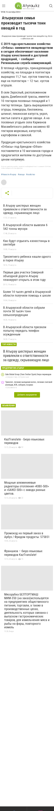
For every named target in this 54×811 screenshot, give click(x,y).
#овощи (21, 174)
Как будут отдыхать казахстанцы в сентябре (26, 242)
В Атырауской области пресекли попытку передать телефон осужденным (24, 330)
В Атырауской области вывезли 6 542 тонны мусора (25, 227)
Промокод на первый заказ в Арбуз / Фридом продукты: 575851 (27, 535)
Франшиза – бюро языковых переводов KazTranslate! (23, 553)
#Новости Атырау (8, 174)
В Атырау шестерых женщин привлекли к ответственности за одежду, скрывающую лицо (25, 209)
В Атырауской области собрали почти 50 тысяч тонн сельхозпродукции (24, 311)
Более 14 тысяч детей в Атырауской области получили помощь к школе (27, 293)
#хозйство (30, 174)
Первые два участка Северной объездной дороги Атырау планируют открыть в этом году (24, 276)
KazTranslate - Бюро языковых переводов (24, 441)
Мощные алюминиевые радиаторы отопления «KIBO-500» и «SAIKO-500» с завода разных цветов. (26, 488)
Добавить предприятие (27, 394)
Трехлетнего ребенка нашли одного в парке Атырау (27, 258)
